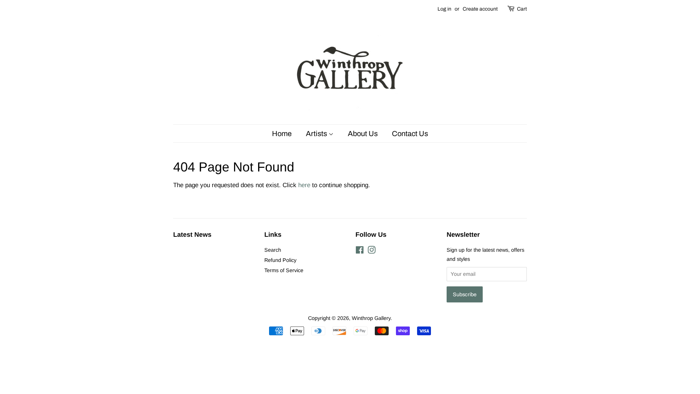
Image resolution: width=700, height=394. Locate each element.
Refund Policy (280, 260)
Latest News (192, 234)
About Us (363, 134)
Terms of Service (283, 270)
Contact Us (410, 134)
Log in (444, 9)
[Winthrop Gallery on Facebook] (359, 251)
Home (282, 134)
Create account (480, 9)
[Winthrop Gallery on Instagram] (372, 251)
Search (272, 250)
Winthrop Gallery (371, 318)
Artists (317, 134)
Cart (522, 9)
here (304, 185)
